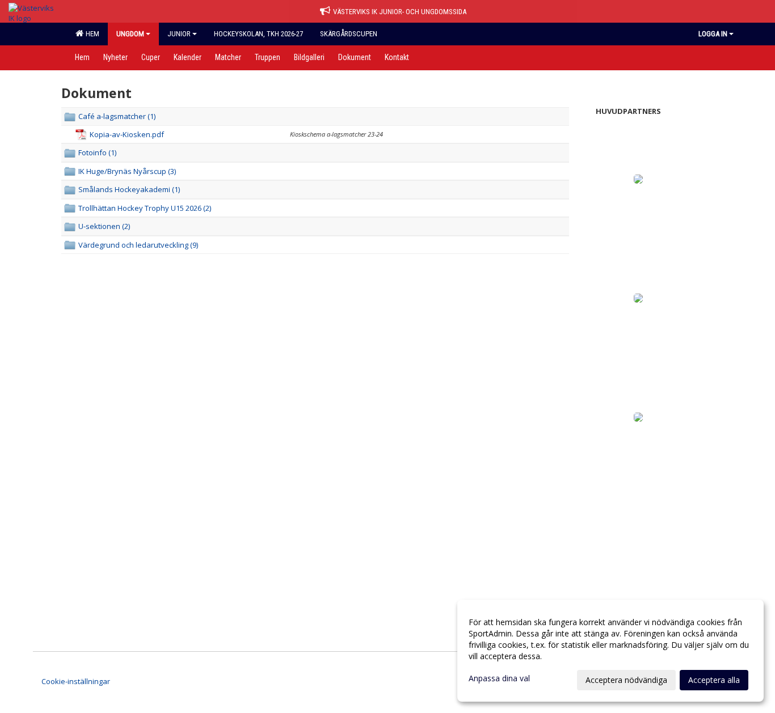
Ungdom (130, 33)
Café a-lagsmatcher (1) (116, 116)
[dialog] (610, 651)
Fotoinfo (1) (97, 152)
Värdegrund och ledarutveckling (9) (138, 245)
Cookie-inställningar (75, 681)
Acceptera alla (714, 679)
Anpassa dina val (499, 678)
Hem (90, 33)
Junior (179, 33)
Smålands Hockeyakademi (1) (129, 189)
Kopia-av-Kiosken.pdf (127, 134)
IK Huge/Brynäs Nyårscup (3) (127, 171)
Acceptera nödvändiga (626, 679)
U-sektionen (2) (104, 226)
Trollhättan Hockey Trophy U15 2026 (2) (144, 208)
